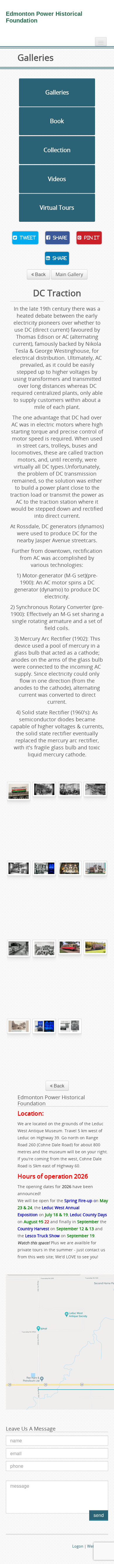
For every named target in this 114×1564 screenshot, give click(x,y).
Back (40, 274)
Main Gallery (69, 274)
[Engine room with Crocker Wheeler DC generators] (95, 811)
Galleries (57, 92)
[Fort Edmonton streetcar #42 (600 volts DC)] (70, 969)
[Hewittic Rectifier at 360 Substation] (70, 1048)
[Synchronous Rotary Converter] (95, 890)
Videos (57, 179)
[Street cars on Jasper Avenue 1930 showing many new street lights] (19, 969)
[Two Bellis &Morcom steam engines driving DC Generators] (70, 811)
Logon (77, 1546)
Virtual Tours (57, 207)
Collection (57, 150)
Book (57, 121)
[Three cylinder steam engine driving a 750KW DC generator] (19, 890)
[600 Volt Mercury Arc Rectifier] (44, 890)
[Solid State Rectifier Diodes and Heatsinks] (70, 890)
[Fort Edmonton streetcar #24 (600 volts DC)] (95, 969)
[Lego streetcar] (19, 811)
